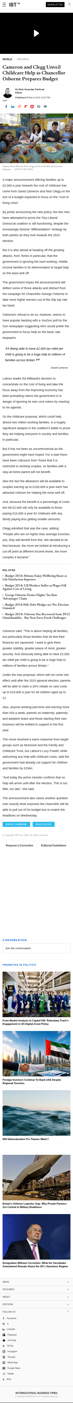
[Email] (39, 106)
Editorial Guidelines (53, 845)
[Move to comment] (45, 106)
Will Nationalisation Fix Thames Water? (26, 1139)
